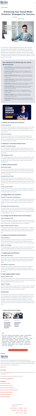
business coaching (26, 361)
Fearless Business (13, 408)
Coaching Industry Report (5, 396)
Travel (3, 345)
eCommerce (20, 336)
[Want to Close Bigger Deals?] (17, 112)
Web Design (10, 345)
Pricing (25, 408)
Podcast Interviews (5, 341)
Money (24, 339)
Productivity (27, 341)
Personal (28, 339)
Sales (23, 342)
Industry (3, 339)
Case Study (20, 408)
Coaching (21, 335)
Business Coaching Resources (6, 394)
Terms (21, 412)
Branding (9, 335)
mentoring (33, 361)
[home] (4, 2)
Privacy (17, 412)
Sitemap (25, 412)
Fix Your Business (20, 338)
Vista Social (12, 221)
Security (26, 342)
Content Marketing (27, 335)
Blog (3, 335)
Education (26, 336)
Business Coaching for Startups (6, 392)
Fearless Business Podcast (7, 338)
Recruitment (18, 342)
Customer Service (10, 336)
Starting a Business (11, 344)
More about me (3, 367)
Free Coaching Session (7, 372)
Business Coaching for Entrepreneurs (7, 387)
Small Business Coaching (5, 383)
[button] (35, 3)
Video (6, 345)
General (30, 338)
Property (9, 342)
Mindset (20, 339)
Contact (25, 410)
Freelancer (26, 338)
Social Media (15, 17)
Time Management (27, 344)
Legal (7, 339)
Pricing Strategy (13, 341)
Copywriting (4, 336)
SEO (29, 342)
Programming (4, 342)
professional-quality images (6, 179)
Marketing (16, 339)
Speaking (14, 410)
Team (17, 344)
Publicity (13, 342)
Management (11, 339)
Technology (21, 344)
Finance (14, 338)
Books (5, 335)
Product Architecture (21, 341)
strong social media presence (14, 47)
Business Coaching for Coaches (6, 385)
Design (16, 336)
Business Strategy (15, 335)
